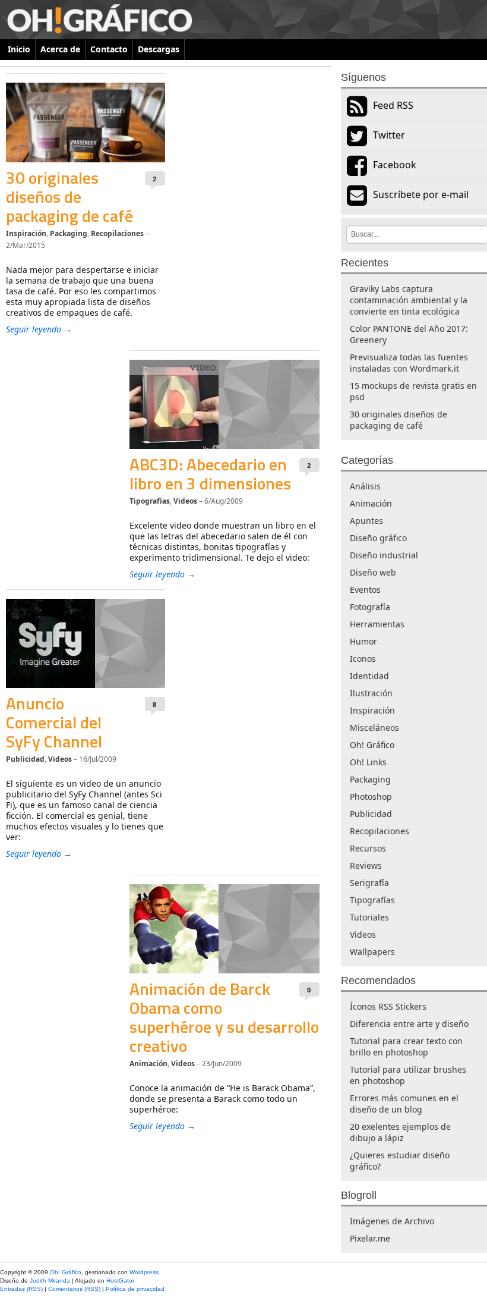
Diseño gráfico (378, 537)
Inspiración (26, 233)
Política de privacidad (135, 1289)
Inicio (19, 49)
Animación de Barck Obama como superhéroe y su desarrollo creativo (224, 1017)
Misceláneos (374, 727)
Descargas (158, 49)
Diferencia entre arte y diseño (409, 1023)
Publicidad (25, 759)
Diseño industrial (384, 555)
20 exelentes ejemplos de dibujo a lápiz (400, 1132)
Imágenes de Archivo (392, 1221)
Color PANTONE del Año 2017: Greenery (409, 334)
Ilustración (371, 693)
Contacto (109, 49)
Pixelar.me (370, 1238)
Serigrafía (369, 882)
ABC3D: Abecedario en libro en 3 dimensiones (210, 473)
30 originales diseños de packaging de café (69, 196)
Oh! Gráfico (372, 744)
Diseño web (373, 572)
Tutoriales (369, 917)
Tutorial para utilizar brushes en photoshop (408, 1075)
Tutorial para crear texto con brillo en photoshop (406, 1046)
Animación (148, 1063)
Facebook (394, 164)
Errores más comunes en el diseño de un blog (404, 1103)
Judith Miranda (50, 1280)
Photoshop (371, 796)
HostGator (120, 1280)
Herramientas (377, 624)
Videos (185, 501)
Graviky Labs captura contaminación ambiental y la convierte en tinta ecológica (408, 300)
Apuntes (366, 520)
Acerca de (60, 49)
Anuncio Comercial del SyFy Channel (54, 722)
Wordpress (144, 1272)
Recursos (368, 848)
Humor (363, 641)
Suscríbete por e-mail (421, 194)
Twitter (389, 135)
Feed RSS (393, 105)
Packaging (68, 233)
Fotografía (370, 606)
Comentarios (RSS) (74, 1289)
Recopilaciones (117, 233)
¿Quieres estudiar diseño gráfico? (400, 1160)
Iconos (363, 658)
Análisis (365, 486)
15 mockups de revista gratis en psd (413, 391)
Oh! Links (368, 762)
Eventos (365, 589)
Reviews (366, 865)
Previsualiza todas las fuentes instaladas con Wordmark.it (409, 362)
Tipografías (149, 501)
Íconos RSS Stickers (388, 1006)
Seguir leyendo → (39, 329)
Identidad (369, 675)
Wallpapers (372, 951)
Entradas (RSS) (21, 1289)
